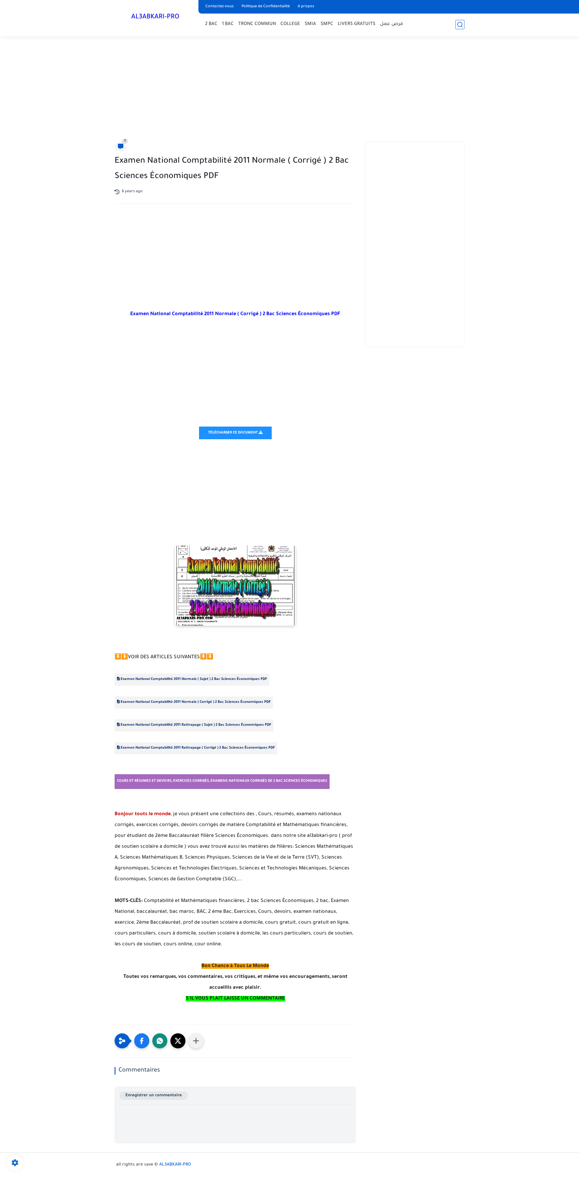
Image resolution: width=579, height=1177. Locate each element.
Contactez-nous (219, 7)
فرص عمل (391, 24)
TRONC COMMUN (257, 24)
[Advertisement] (289, 90)
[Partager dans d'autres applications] (196, 1040)
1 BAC (228, 24)
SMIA (310, 24)
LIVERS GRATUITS (356, 24)
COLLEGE (290, 24)
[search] (459, 24)
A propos (306, 7)
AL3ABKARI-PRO (155, 17)
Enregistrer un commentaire (153, 1095)
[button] (141, 1040)
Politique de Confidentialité (266, 7)
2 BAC (211, 24)
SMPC (327, 24)
